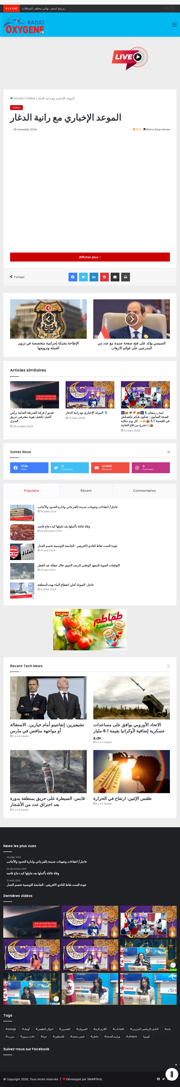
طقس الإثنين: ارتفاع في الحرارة (122, 798)
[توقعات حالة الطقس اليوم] (31, 955)
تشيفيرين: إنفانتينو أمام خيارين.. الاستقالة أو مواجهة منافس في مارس (47, 728)
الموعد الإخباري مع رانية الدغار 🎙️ (87, 412)
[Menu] (174, 26)
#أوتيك (26, 1029)
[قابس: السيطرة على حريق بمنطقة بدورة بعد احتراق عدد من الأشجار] (48, 771)
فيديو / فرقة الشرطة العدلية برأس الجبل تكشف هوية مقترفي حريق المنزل (32, 416)
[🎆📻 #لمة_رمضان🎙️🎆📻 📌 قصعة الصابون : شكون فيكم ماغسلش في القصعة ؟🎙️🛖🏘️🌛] (145, 395)
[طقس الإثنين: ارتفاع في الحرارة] (131, 771)
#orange (11, 1029)
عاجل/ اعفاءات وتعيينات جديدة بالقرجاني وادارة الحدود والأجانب (78, 507)
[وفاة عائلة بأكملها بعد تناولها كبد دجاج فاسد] (22, 532)
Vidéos (30, 98)
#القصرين (64, 1029)
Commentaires (144, 491)
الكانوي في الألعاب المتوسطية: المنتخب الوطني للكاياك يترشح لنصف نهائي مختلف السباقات (77, 8)
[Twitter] (83, 277)
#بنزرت (10, 1036)
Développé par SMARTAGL (84, 1079)
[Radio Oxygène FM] (24, 25)
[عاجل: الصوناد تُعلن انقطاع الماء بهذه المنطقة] (22, 591)
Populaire (31, 491)
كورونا (146, 1036)
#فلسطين (58, 1036)
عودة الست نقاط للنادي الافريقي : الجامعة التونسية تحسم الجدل (77, 546)
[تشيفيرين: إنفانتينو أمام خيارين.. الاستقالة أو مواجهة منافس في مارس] (48, 697)
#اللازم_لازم (100, 1029)
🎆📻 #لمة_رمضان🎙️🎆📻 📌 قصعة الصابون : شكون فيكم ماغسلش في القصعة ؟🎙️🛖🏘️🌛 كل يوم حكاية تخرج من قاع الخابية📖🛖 (145, 418)
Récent (86, 491)
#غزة (44, 1036)
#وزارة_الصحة (112, 1036)
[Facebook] (72, 277)
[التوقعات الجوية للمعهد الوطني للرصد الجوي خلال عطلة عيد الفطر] (22, 571)
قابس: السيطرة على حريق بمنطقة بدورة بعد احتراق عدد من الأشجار (47, 801)
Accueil (18, 98)
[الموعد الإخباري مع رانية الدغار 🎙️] (90, 395)
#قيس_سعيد (77, 1036)
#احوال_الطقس (44, 1029)
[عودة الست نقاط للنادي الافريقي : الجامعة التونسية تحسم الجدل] (22, 552)
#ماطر (94, 1036)
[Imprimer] (125, 277)
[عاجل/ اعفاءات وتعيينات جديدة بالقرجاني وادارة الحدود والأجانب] (22, 513)
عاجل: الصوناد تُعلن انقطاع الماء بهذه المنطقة (66, 585)
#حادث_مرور (27, 1036)
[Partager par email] (115, 277)
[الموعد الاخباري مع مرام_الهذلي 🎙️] (90, 955)
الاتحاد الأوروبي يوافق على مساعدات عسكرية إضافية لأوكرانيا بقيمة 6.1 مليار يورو (129, 731)
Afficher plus (89, 257)
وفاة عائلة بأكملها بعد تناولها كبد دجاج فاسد (64, 526)
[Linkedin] (94, 277)
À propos (131, 1036)
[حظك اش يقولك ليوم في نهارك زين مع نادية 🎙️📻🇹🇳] (31, 989)
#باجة (168, 1029)
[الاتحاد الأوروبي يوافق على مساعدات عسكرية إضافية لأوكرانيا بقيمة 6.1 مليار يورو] (131, 697)
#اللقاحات (118, 1029)
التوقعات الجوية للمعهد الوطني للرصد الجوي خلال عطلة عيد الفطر (79, 565)
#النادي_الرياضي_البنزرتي (144, 1029)
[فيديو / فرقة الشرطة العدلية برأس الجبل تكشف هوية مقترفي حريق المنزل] (34, 395)
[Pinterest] (104, 277)
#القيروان (81, 1029)
